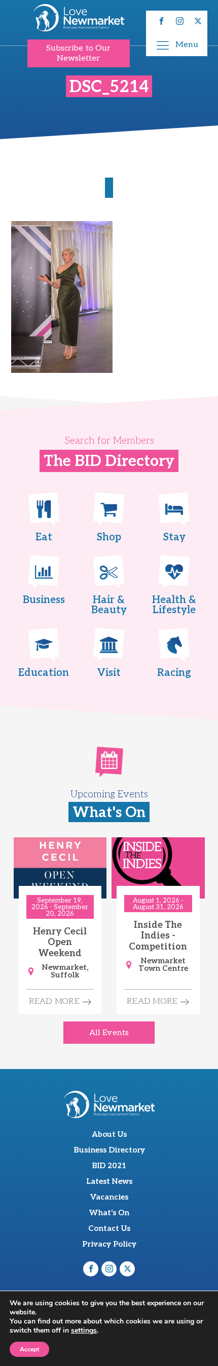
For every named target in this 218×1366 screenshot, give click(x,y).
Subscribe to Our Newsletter (78, 53)
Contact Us (109, 1228)
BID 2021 (109, 1165)
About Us (109, 1134)
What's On (109, 1212)
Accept (29, 1349)
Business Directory (109, 1150)
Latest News (109, 1181)
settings (84, 1330)
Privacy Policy (109, 1244)
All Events (109, 1033)
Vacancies (109, 1197)
